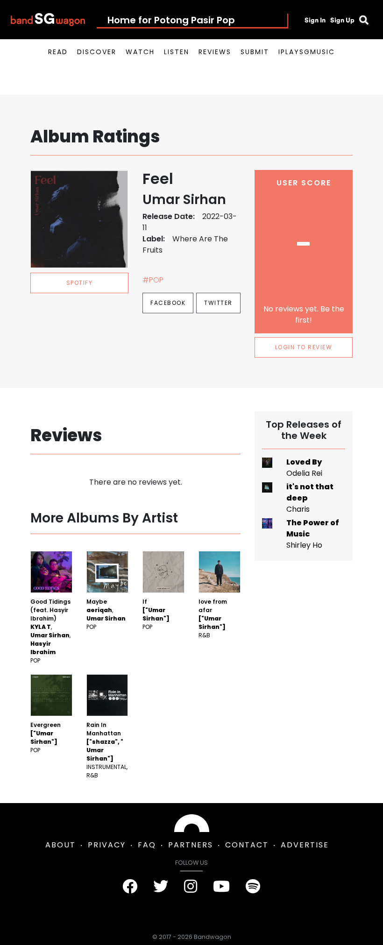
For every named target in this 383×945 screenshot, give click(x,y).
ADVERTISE (305, 844)
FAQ (147, 844)
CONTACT (247, 844)
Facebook (167, 303)
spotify (79, 283)
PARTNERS (190, 844)
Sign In (315, 20)
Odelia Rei (304, 473)
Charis (298, 509)
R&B (204, 635)
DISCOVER (96, 51)
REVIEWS (215, 51)
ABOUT (60, 844)
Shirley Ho (304, 545)
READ (58, 51)
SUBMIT (255, 51)
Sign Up (342, 20)
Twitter (218, 303)
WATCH (140, 51)
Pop (35, 660)
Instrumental (106, 767)
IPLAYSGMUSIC (306, 51)
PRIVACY (107, 844)
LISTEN (176, 51)
